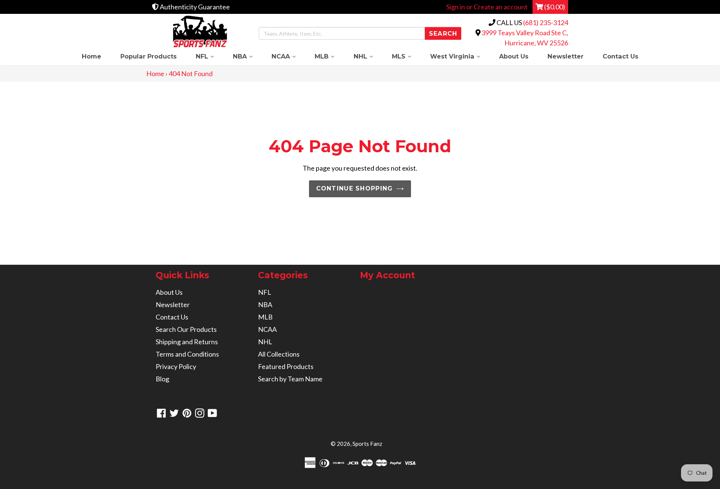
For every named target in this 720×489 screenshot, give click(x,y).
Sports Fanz (367, 443)
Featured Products (286, 366)
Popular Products (148, 56)
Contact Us (620, 56)
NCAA (288, 56)
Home (91, 56)
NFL (209, 56)
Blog (162, 379)
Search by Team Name (290, 379)
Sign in (455, 7)
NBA (247, 56)
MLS (406, 56)
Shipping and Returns (187, 342)
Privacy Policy (176, 366)
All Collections (279, 354)
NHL (368, 56)
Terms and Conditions (187, 354)
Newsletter (566, 56)
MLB (329, 56)
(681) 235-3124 (545, 22)
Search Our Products (186, 329)
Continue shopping (354, 188)
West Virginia (459, 56)
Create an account (501, 7)
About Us (513, 56)
